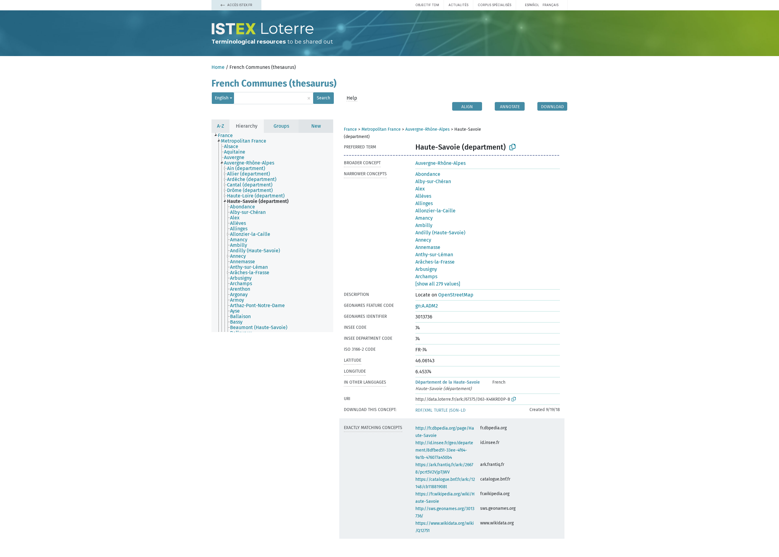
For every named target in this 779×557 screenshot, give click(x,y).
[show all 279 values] (437, 284)
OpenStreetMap (455, 295)
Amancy (424, 218)
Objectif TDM (427, 5)
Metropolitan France (381, 129)
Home (218, 67)
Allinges (424, 203)
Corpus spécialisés (494, 5)
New (316, 126)
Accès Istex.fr (239, 5)
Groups (281, 126)
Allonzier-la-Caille (435, 211)
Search (323, 98)
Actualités (458, 5)
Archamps (426, 276)
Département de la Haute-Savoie (447, 382)
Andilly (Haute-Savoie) (440, 233)
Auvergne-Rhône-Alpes (427, 129)
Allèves (423, 196)
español (532, 5)
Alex (420, 189)
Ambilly (423, 225)
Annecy (423, 240)
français (550, 5)
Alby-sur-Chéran (433, 181)
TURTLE (441, 410)
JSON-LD (457, 410)
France (350, 129)
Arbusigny (426, 269)
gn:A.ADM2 (426, 306)
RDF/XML (423, 410)
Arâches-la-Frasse (435, 262)
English (222, 98)
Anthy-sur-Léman (434, 254)
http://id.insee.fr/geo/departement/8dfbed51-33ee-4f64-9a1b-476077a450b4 (444, 450)
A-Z (220, 126)
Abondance (427, 174)
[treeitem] (228, 135)
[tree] (272, 232)
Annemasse (427, 247)
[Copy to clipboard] (512, 147)
